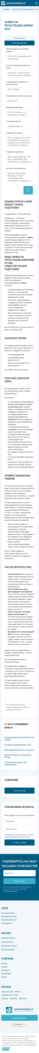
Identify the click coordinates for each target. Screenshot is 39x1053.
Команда (4, 963)
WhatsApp (13, 998)
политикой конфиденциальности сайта (17, 837)
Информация (6, 973)
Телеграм (4, 998)
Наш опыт (6, 933)
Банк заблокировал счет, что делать (19, 750)
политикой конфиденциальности (15, 890)
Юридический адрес (14, 107)
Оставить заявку (19, 842)
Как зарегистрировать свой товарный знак (15, 763)
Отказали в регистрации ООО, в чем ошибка (19, 738)
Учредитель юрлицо (14, 133)
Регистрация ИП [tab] (19, 38)
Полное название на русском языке (18, 66)
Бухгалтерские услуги (9, 916)
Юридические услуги (8, 920)
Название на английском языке (19, 96)
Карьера (4, 967)
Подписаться (19, 881)
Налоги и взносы (7, 942)
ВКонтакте (23, 998)
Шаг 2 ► (28, 190)
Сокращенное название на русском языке (17, 83)
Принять (5, 1050)
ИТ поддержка (6, 923)
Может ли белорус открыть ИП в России (17, 756)
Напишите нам (19, 790)
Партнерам (5, 970)
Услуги (4, 908)
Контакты (6, 986)
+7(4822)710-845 (7, 995)
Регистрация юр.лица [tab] (19, 43)
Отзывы (4, 977)
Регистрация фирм (8, 913)
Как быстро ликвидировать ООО (17, 744)
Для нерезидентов (8, 949)
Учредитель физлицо (15, 152)
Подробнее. (6, 1047)
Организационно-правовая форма (17, 50)
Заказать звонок (19, 1018)
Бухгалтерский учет (8, 938)
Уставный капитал (13, 121)
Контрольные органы (9, 946)
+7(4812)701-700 (7, 992)
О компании (7, 958)
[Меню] (36, 3)
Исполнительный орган (16, 168)
